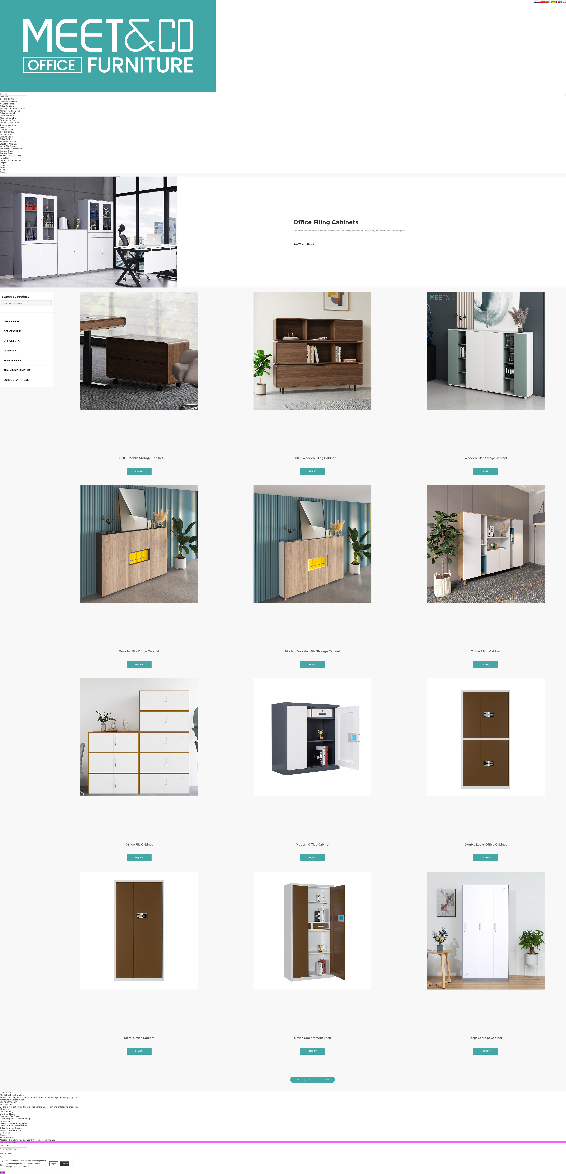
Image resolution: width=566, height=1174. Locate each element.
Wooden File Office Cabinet (139, 651)
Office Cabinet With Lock (312, 1038)
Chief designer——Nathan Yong (15, 1118)
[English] (564, 2)
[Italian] (550, 2)
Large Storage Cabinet (485, 1038)
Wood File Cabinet (8, 146)
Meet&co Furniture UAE (11, 1130)
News (2, 170)
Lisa (53, 1140)
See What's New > (304, 244)
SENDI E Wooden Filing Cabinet (312, 458)
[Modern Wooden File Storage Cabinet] (312, 565)
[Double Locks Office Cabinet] (486, 758)
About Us (4, 167)
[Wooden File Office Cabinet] (139, 565)
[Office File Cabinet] (139, 758)
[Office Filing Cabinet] (486, 565)
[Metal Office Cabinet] (139, 952)
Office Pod (5, 139)
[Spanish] (539, 2)
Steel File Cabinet (8, 144)
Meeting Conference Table (12, 108)
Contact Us (5, 172)
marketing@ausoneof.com (12, 1100)
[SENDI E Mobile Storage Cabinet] (139, 372)
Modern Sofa (6, 134)
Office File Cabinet (139, 844)
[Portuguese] (546, 2)
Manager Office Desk (10, 111)
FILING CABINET (8, 141)
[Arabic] (560, 2)
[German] (553, 2)
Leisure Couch (7, 137)
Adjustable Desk (7, 104)
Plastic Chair (6, 127)
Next (327, 1080)
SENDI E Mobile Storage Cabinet (139, 458)
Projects (4, 163)
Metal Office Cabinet (139, 1038)
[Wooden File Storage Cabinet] (486, 372)
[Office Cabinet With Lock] (312, 952)
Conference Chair (8, 125)
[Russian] (543, 2)
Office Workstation (8, 113)
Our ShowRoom (7, 1114)
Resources (5, 165)
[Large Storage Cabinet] (486, 952)
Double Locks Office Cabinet (486, 844)
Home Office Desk (8, 101)
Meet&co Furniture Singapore (14, 1123)
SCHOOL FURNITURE (10, 155)
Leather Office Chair (9, 122)
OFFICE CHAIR (7, 115)
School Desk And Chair (10, 160)
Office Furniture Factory (11, 1128)
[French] (557, 2)
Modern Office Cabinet (312, 844)
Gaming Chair (6, 129)
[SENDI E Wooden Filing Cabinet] (312, 372)
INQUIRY (139, 471)
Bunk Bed (4, 158)
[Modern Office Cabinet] (312, 758)
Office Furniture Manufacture (13, 1125)
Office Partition (7, 106)
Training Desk (6, 153)
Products (4, 96)
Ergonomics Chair (8, 120)
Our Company (6, 1111)
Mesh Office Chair (8, 118)
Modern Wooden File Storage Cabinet (312, 651)
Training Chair (6, 151)
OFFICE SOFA (7, 132)
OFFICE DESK (7, 99)
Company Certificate (9, 1116)
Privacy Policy (6, 1137)
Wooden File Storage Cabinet (485, 458)
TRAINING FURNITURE (11, 148)
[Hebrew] (536, 2)
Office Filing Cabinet (486, 651)
